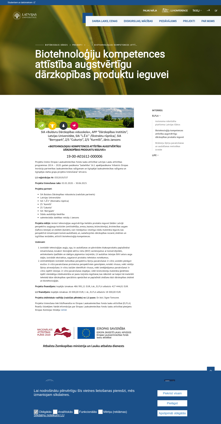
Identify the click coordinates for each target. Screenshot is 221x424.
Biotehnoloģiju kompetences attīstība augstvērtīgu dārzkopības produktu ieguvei (169, 134)
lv (216, 10)
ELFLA (155, 115)
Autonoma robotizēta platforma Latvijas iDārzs (167, 123)
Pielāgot (172, 403)
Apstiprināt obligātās (172, 413)
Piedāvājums (168, 21)
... (88, 45)
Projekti (189, 21)
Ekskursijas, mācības (138, 21)
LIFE (154, 155)
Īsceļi (196, 10)
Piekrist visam (172, 393)
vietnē (64, 309)
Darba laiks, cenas (104, 21)
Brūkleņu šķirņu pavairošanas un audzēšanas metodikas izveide (169, 146)
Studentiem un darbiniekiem (20, 2)
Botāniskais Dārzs (56, 45)
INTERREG (157, 110)
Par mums (208, 21)
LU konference (179, 10)
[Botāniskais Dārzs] (21, 16)
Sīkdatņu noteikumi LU (49, 415)
